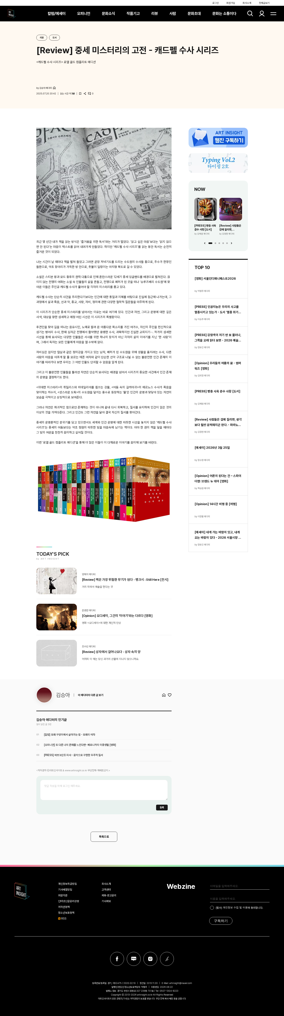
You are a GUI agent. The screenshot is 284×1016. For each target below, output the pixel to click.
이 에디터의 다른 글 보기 (90, 695)
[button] (210, 243)
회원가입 (230, 3)
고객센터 (106, 889)
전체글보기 (264, 3)
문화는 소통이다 (224, 13)
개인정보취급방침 (67, 883)
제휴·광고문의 (109, 895)
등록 (162, 807)
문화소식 (108, 13)
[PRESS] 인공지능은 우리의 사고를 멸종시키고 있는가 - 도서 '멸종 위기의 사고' (218, 310)
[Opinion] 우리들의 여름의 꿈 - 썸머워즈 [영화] (218, 365)
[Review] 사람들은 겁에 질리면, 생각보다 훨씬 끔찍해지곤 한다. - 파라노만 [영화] (230, 227)
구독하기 (221, 921)
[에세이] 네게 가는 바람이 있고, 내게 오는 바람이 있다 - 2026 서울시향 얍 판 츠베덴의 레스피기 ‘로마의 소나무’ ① (218, 535)
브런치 (167, 959)
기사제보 (106, 901)
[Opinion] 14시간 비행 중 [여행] (216, 504)
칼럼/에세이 (56, 13)
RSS (63, 918)
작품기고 (133, 13)
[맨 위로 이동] (270, 1002)
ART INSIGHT (22, 891)
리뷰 (154, 13)
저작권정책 (64, 906)
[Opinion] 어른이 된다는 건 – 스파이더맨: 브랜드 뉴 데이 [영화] (218, 478)
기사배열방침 (65, 889)
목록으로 (104, 836)
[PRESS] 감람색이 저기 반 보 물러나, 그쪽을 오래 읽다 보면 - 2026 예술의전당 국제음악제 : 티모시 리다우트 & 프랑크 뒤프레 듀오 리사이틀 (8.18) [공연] (218, 338)
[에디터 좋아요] (170, 695)
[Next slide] (231, 243)
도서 (54, 37)
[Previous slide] (205, 243)
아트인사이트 (12, 13)
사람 (172, 13)
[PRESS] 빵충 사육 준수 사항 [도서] (205, 227)
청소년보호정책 (66, 912)
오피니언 (83, 13)
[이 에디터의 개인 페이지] (54, 87)
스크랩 (80, 93)
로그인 (215, 3)
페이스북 (117, 959)
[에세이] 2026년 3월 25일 (212, 448)
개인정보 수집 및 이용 (235, 907)
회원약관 (62, 895)
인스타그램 (150, 959)
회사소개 (247, 3)
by (44, 88)
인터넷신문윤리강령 (68, 901)
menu (273, 13)
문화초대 (194, 13)
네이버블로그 (134, 959)
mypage (262, 13)
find (250, 13)
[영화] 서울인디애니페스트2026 (215, 278)
